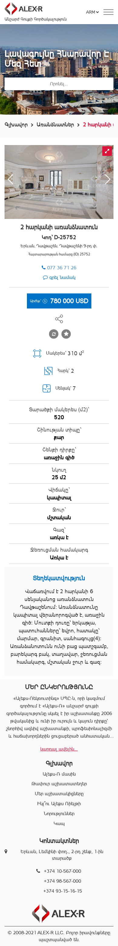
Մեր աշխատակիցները (59, 793)
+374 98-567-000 (62, 881)
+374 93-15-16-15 (62, 891)
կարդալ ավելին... (59, 749)
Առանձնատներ (55, 124)
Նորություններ (59, 813)
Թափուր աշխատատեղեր (59, 783)
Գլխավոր (16, 124)
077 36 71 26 (61, 268)
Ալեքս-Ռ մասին (59, 774)
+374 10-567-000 (62, 871)
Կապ (59, 823)
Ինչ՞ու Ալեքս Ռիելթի (59, 803)
